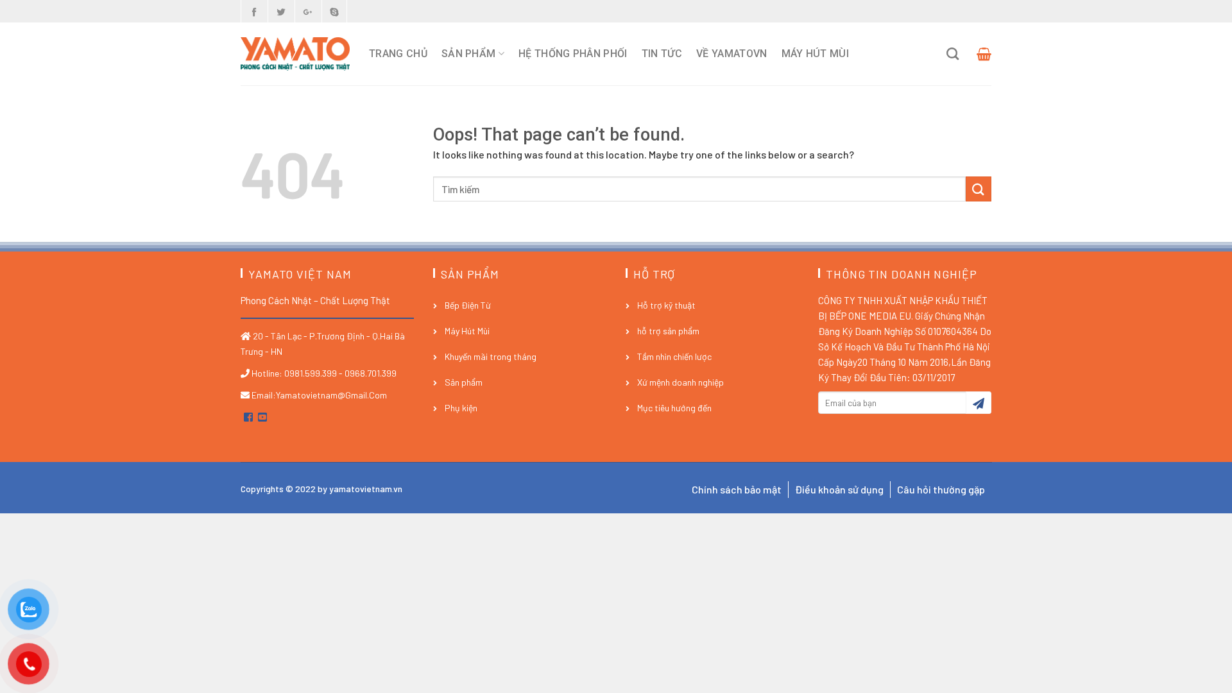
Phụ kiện (461, 407)
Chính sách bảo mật (737, 489)
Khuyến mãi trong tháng (490, 356)
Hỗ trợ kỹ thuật (666, 305)
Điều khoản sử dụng (839, 489)
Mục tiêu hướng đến (674, 407)
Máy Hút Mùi (816, 53)
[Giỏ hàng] (982, 54)
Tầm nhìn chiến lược (674, 356)
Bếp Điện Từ (468, 305)
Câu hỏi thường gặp (941, 489)
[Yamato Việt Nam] (295, 54)
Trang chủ (398, 53)
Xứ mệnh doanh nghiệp (680, 382)
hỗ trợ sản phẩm (668, 330)
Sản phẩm (468, 53)
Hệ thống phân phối (573, 53)
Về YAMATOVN (731, 53)
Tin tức (662, 53)
